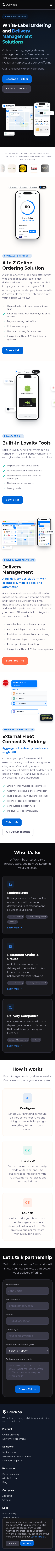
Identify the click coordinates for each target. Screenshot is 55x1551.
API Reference (10, 1478)
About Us (7, 1496)
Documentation (10, 1474)
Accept (27, 1543)
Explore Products (16, 88)
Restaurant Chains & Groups (16, 1456)
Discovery (13, 187)
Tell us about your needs (19, 1359)
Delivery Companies (12, 1460)
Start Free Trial (15, 660)
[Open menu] (51, 4)
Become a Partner (17, 79)
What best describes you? (20, 1344)
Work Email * (13, 1299)
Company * (12, 1329)
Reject (12, 1543)
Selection (23, 187)
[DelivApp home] (9, 4)
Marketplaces (9, 1452)
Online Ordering (10, 1434)
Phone (9, 1314)
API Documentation (18, 831)
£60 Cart (18, 371)
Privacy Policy (9, 1513)
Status (42, 187)
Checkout (33, 187)
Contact (6, 1500)
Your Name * (12, 1284)
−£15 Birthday (27, 371)
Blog (4, 1482)
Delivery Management (14, 1439)
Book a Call (12, 350)
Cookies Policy (38, 1536)
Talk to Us (12, 822)
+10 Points (35, 371)
